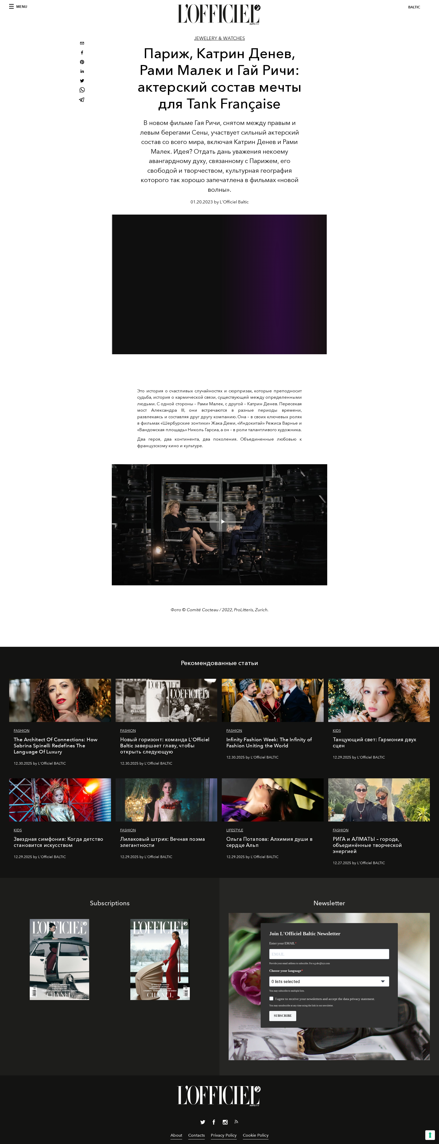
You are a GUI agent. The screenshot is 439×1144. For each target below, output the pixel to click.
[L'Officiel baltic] (219, 14)
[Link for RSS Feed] (236, 1122)
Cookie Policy (256, 1135)
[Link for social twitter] (202, 1123)
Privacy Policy (224, 1135)
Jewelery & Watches (219, 38)
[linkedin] (82, 72)
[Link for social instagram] (225, 1123)
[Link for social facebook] (213, 1123)
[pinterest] (82, 62)
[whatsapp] (82, 90)
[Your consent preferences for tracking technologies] (430, 1135)
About (176, 1135)
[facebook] (82, 53)
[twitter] (82, 81)
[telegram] (82, 100)
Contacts (196, 1135)
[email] (82, 44)
